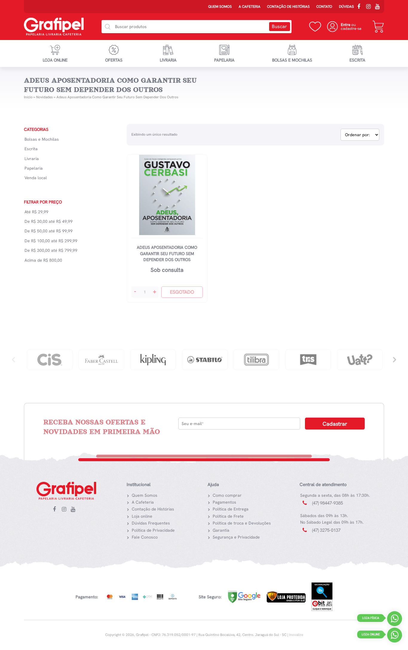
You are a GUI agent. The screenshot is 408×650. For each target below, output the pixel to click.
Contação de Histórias (288, 6)
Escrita (357, 60)
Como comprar (227, 495)
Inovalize (296, 634)
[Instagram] (369, 7)
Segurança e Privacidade (236, 537)
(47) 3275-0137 (326, 530)
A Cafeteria (249, 6)
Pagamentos (224, 502)
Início (28, 97)
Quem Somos (220, 6)
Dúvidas (346, 6)
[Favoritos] (315, 27)
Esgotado (182, 292)
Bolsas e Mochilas (292, 60)
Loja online (55, 60)
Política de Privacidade (153, 530)
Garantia (221, 530)
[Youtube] (378, 7)
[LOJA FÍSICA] (394, 620)
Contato (324, 6)
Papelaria (224, 60)
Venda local (35, 177)
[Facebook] (360, 7)
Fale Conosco (145, 537)
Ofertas (113, 60)
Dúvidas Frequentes (151, 523)
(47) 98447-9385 (327, 503)
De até (48, 221)
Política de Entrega (231, 509)
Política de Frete (228, 516)
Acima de (43, 260)
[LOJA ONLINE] (394, 636)
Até (36, 211)
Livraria (168, 60)
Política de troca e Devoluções (242, 523)
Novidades (44, 97)
